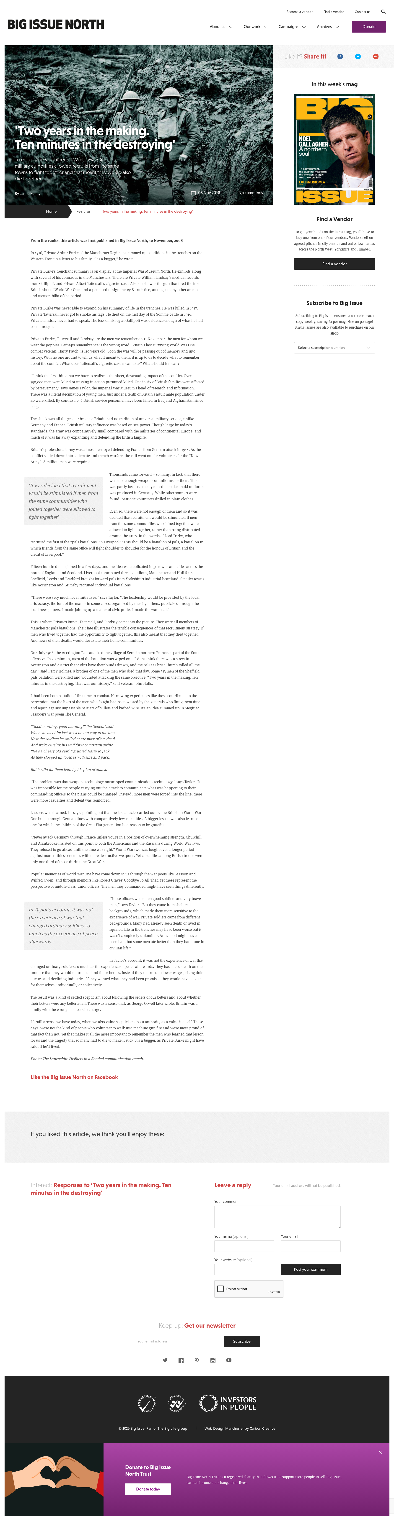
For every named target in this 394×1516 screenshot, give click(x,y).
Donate (369, 26)
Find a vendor (334, 12)
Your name (231, 1236)
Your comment (226, 1201)
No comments (250, 192)
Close (380, 1452)
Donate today (148, 1489)
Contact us (362, 12)
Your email (289, 1236)
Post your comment (311, 1269)
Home (51, 211)
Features (84, 211)
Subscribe (242, 1341)
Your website (233, 1260)
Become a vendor (300, 12)
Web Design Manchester (224, 1428)
